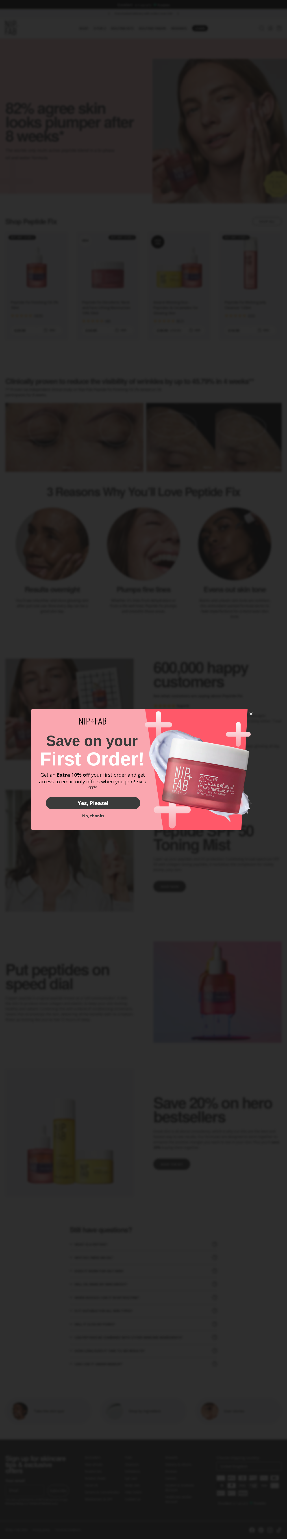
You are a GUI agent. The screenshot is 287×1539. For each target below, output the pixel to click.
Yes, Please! (93, 803)
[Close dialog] (251, 714)
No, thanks (93, 815)
